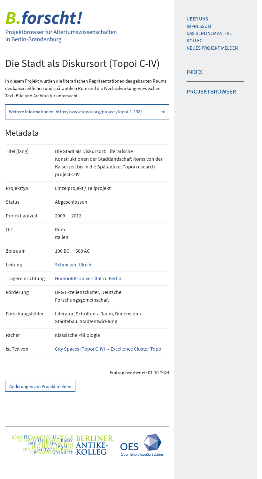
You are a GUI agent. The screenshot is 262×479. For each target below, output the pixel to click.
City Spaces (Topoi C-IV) (80, 348)
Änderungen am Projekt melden (40, 386)
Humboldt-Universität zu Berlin (88, 278)
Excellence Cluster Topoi (137, 348)
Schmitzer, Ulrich (73, 264)
